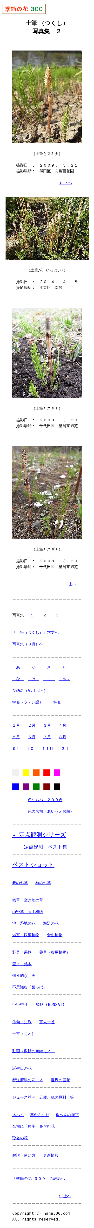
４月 (62, 725)
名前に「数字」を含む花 (33, 1126)
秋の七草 (43, 882)
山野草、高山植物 (27, 911)
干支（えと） (23, 1033)
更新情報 (51, 1155)
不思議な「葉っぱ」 (29, 987)
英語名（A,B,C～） (29, 690)
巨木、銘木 (22, 964)
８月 (62, 737)
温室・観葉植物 (25, 935)
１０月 (32, 748)
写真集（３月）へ (27, 644)
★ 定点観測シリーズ (39, 834)
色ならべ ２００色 (45, 799)
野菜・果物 (22, 952)
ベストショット (33, 864)
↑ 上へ (70, 584)
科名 (57, 702)
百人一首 (47, 1022)
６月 (31, 737)
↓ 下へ (65, 182)
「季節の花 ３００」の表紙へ (38, 1178)
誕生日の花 (22, 1068)
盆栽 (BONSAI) (50, 1004)
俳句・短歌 (22, 1022)
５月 (16, 737)
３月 (47, 725)
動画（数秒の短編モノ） (33, 1051)
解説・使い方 (23, 1155)
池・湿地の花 (23, 923)
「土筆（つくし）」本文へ (35, 632)
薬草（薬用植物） (54, 952)
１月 (16, 725)
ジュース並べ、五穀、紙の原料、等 (43, 1097)
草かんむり (39, 1114)
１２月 (63, 748)
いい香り (20, 1004)
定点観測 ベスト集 (45, 847)
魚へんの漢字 (67, 1114)
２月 (31, 725)
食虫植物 (54, 935)
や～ (64, 679)
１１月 (47, 748)
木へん (18, 1114)
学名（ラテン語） (27, 702)
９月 (16, 748)
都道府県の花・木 (27, 1080)
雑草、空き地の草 (27, 900)
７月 (47, 737)
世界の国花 (60, 1080)
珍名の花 (20, 1138)
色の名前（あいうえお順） (51, 811)
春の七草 (20, 882)
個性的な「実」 (25, 975)
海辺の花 (51, 923)
